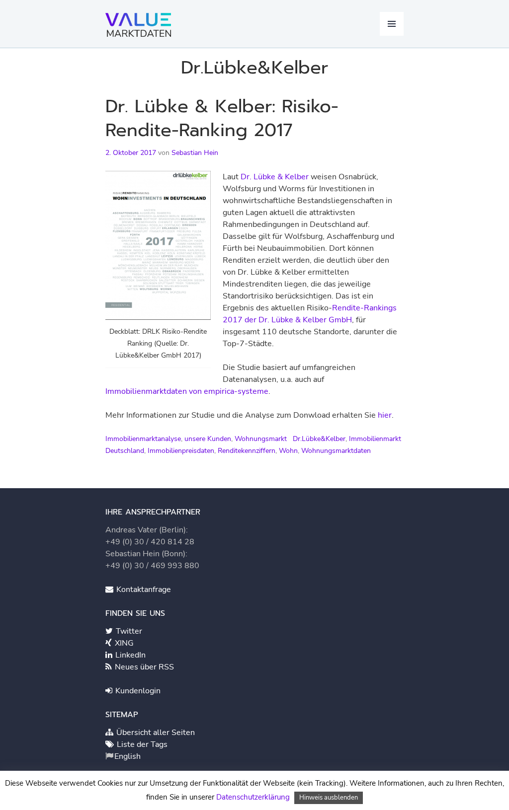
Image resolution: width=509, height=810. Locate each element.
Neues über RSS (143, 667)
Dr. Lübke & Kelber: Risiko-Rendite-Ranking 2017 (222, 118)
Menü (392, 23)
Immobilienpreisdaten (181, 450)
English (127, 756)
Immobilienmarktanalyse (143, 438)
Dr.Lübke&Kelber (319, 438)
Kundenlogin (137, 690)
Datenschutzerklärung (253, 797)
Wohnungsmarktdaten (336, 450)
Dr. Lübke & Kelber (275, 176)
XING (123, 643)
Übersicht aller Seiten (154, 732)
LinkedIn (129, 655)
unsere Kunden (207, 438)
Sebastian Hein (194, 152)
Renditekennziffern (246, 450)
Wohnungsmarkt (261, 438)
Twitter (128, 631)
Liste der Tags (141, 744)
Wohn (288, 450)
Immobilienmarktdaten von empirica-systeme (186, 391)
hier (385, 415)
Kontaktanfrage (142, 589)
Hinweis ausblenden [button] (328, 797)
